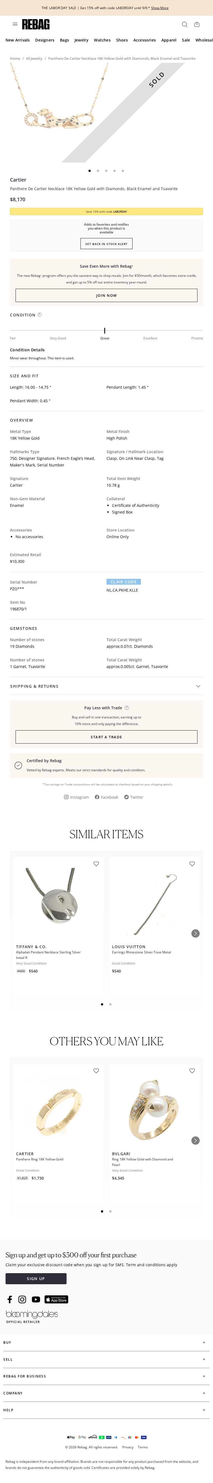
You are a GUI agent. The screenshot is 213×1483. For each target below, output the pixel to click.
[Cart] (197, 24)
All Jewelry (34, 58)
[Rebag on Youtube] (36, 1299)
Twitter (136, 797)
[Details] (127, 708)
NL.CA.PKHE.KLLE (122, 590)
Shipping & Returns (34, 686)
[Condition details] (39, 315)
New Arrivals (18, 40)
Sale (186, 40)
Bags (64, 40)
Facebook (109, 797)
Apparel (168, 40)
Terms (143, 1447)
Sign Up (36, 1278)
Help (8, 1410)
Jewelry (81, 40)
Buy (7, 1342)
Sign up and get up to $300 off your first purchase (71, 1255)
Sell (8, 1359)
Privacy (127, 1447)
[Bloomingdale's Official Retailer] (32, 1315)
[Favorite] (96, 864)
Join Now (106, 295)
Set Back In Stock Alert (106, 244)
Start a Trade (106, 736)
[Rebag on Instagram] (22, 1299)
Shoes (122, 40)
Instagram (79, 797)
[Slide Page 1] (102, 1004)
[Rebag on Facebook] (10, 1299)
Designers (44, 40)
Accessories (144, 40)
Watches (102, 40)
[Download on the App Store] (56, 1299)
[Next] (195, 933)
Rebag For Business (24, 1376)
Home (15, 58)
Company (13, 1393)
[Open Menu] (14, 24)
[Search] (184, 24)
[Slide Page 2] (110, 1004)
